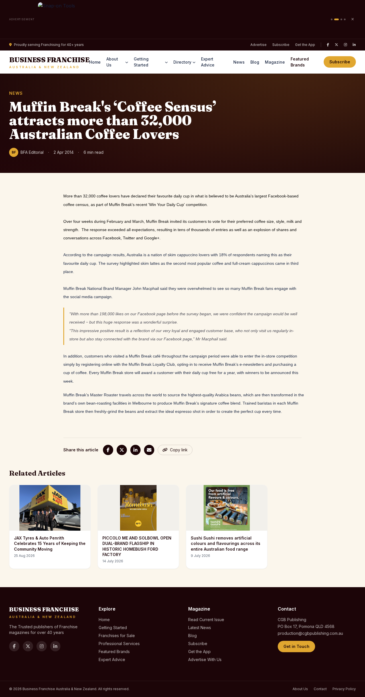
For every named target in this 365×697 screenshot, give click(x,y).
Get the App (305, 45)
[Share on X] (122, 450)
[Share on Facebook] (108, 450)
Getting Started (141, 61)
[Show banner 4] (345, 19)
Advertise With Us (205, 659)
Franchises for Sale (117, 635)
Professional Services (119, 643)
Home (95, 62)
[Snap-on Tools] (182, 19)
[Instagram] (345, 45)
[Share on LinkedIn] (135, 450)
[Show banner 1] (331, 19)
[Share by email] (149, 450)
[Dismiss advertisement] (352, 19)
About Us (112, 61)
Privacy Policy (344, 689)
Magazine (275, 62)
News (239, 62)
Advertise (258, 45)
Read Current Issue (206, 619)
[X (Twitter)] (336, 45)
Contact (320, 689)
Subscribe (280, 45)
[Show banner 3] (341, 19)
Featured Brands (300, 61)
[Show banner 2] (336, 19)
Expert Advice (207, 61)
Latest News (199, 627)
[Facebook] (328, 45)
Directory (182, 62)
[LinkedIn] (354, 45)
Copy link (179, 449)
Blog (254, 62)
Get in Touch (296, 646)
